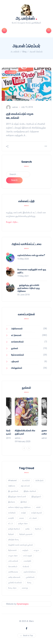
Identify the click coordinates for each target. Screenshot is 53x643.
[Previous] (24, 448)
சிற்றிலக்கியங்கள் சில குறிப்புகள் (25, 432)
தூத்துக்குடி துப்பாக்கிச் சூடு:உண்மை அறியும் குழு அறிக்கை (28, 288)
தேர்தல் (11, 534)
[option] (26, 420)
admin (15, 107)
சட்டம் (10, 523)
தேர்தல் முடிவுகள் (25, 534)
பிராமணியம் (12, 566)
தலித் (27, 529)
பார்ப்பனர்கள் (13, 561)
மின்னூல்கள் (16, 368)
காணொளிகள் (17, 341)
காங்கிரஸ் (12, 513)
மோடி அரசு (12, 588)
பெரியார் (26, 566)
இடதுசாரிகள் (13, 491)
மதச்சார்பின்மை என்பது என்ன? (31, 255)
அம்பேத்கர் (39, 480)
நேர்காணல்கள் (17, 355)
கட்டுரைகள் (10, 72)
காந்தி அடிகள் (36, 513)
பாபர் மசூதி (27, 556)
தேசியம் (38, 529)
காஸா (21, 518)
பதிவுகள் (15, 361)
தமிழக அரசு (23, 523)
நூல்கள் (14, 348)
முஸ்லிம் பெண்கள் (15, 583)
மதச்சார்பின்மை (30, 572)
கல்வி (38, 507)
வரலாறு (25, 588)
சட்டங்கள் (33, 518)
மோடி (29, 583)
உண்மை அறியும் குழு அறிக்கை (19, 507)
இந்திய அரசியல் (30, 491)
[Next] (29, 448)
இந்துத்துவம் (36, 496)
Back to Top (28, 635)
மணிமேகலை (13, 572)
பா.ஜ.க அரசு (13, 556)
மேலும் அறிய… (12, 222)
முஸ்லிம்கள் (30, 577)
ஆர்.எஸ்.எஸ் (25, 486)
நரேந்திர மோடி (13, 539)
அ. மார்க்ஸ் (26, 18)
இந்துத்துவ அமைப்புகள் (17, 496)
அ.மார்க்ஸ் (26, 480)
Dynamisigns (23, 604)
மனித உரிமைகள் (14, 577)
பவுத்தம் (25, 550)
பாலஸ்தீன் (27, 561)
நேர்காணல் (12, 550)
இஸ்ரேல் (24, 502)
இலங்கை (11, 502)
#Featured (12, 480)
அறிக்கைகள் (17, 328)
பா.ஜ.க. (36, 550)
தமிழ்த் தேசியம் (14, 529)
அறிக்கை (11, 486)
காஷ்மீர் (11, 518)
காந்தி (23, 513)
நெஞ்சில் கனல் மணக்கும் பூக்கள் (20, 545)
